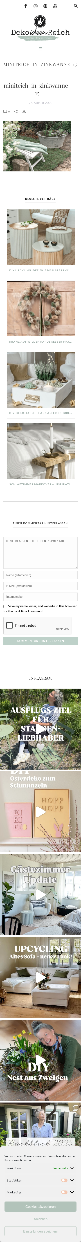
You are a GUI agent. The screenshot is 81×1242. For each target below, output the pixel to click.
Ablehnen (40, 1219)
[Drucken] (26, 111)
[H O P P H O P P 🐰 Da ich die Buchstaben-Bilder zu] (40, 811)
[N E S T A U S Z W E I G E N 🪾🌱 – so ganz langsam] (40, 1060)
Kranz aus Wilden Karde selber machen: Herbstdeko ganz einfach (42, 341)
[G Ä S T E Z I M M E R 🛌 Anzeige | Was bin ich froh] (40, 894)
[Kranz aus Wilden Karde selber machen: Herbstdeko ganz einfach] (41, 308)
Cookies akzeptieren (40, 1206)
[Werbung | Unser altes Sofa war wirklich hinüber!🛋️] (40, 977)
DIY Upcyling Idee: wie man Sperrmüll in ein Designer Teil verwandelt (42, 270)
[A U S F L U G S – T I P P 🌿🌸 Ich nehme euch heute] (40, 729)
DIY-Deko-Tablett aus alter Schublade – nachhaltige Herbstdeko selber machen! (42, 413)
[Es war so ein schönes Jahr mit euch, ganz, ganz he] (40, 1143)
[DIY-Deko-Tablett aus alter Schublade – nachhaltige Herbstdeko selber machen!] (41, 380)
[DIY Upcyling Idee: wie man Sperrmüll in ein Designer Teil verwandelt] (41, 237)
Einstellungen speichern (40, 1231)
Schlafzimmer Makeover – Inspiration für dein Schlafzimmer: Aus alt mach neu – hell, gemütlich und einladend (42, 484)
